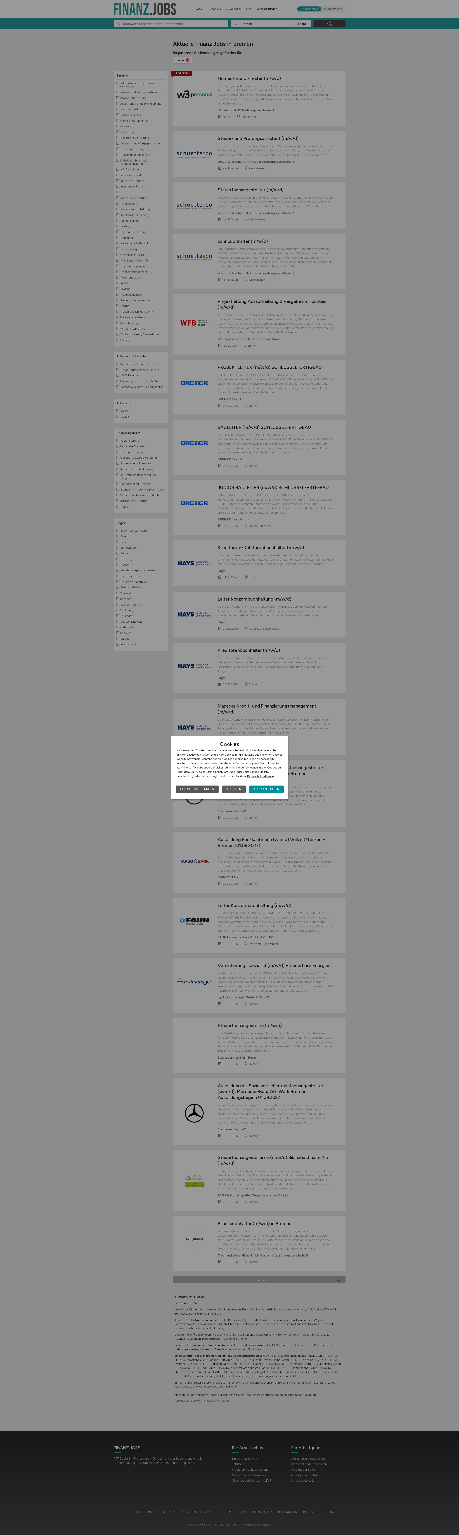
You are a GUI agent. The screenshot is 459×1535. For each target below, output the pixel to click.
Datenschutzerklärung (260, 776)
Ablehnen (234, 789)
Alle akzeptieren (266, 789)
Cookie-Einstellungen (197, 789)
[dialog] (229, 767)
